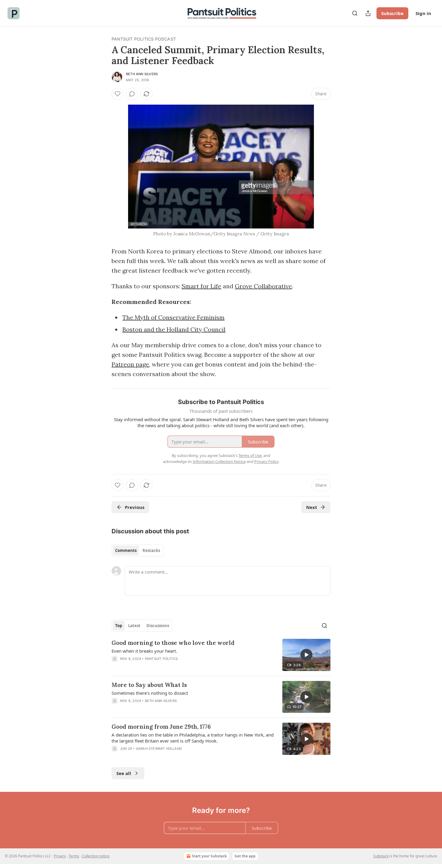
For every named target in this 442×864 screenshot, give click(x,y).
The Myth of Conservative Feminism (173, 317)
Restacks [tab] (151, 550)
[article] (221, 654)
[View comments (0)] (132, 94)
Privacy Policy (266, 461)
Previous (134, 507)
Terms (74, 856)
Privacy (60, 856)
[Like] (118, 94)
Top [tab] (118, 625)
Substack (380, 856)
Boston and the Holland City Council (174, 329)
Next (311, 507)
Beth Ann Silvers (142, 74)
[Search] (355, 13)
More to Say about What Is (149, 684)
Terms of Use (250, 455)
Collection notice (95, 856)
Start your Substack (209, 856)
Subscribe (392, 13)
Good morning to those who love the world (173, 642)
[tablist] (138, 550)
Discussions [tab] (157, 625)
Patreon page (130, 364)
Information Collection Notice (219, 461)
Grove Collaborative (263, 286)
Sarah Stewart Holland (159, 748)
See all (123, 773)
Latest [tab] (134, 625)
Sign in (423, 13)
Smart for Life (201, 286)
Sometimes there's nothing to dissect (150, 693)
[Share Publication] (368, 13)
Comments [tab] (126, 550)
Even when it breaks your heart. (144, 651)
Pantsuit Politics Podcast (144, 38)
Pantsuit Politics (161, 659)
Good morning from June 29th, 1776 (161, 726)
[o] (306, 655)
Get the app (245, 856)
